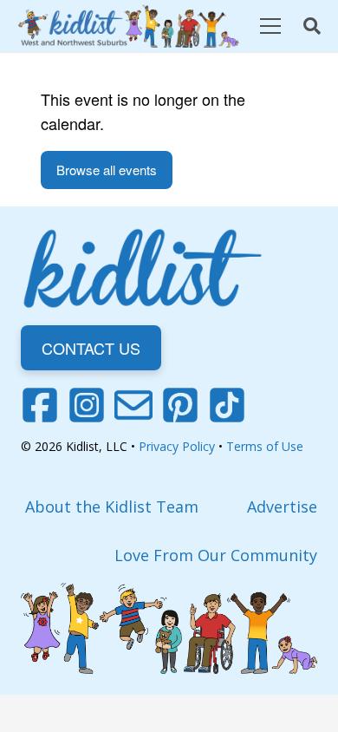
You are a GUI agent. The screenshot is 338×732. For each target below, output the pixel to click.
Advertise (282, 506)
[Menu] (270, 26)
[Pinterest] (180, 405)
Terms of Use (264, 446)
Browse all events (106, 169)
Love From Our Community (215, 555)
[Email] (133, 405)
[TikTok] (227, 405)
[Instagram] (87, 405)
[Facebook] (40, 405)
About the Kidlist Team (111, 506)
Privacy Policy (177, 446)
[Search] (312, 26)
